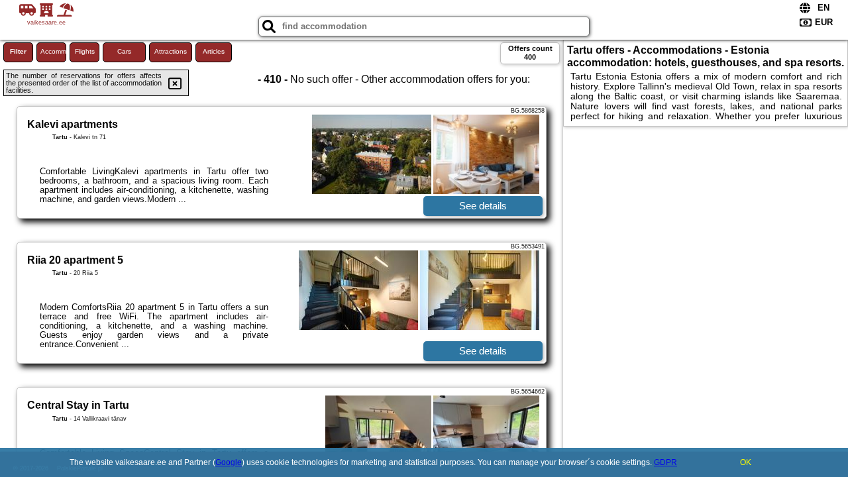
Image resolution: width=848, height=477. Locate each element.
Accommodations (53, 51)
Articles (214, 51)
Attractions (170, 51)
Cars (124, 51)
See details (483, 205)
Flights (85, 51)
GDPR (665, 462)
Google (228, 462)
